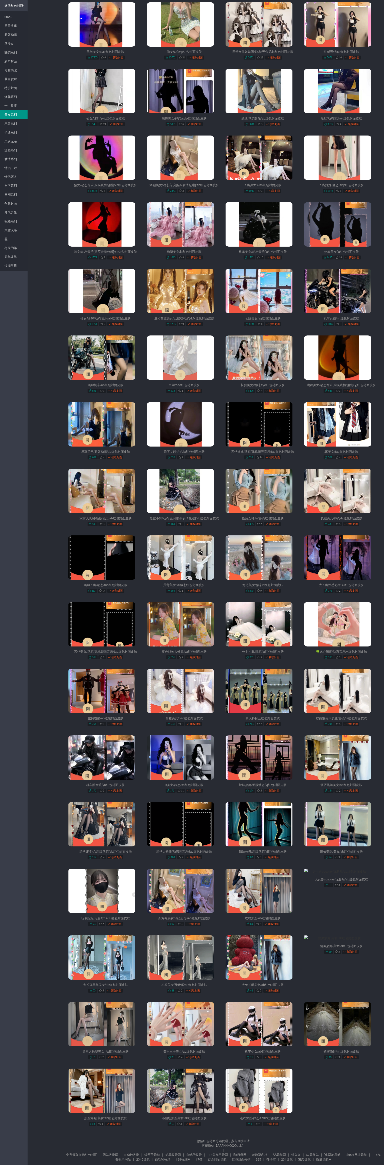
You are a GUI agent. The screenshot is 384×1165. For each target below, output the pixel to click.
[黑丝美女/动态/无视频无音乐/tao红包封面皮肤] (105, 624)
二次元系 (10, 141)
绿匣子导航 (152, 1154)
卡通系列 (10, 132)
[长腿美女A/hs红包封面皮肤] (263, 158)
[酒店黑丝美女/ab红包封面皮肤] (341, 757)
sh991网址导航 (356, 1154)
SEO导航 (304, 1159)
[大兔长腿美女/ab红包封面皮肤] (263, 957)
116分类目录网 (217, 1154)
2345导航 (143, 1159)
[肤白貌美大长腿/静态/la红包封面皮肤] (341, 691)
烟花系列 (10, 96)
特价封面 (10, 88)
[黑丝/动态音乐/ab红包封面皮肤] (263, 91)
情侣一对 (10, 168)
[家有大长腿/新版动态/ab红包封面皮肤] (105, 491)
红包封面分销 (241, 1159)
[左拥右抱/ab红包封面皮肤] (105, 691)
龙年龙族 (10, 256)
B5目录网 (239, 1154)
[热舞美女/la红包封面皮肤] (341, 224)
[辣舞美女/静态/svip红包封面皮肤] (184, 91)
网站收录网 (110, 1154)
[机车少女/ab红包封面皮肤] (263, 1024)
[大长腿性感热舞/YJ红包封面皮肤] (341, 557)
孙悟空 (271, 1159)
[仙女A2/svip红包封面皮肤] (184, 24)
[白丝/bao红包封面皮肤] (184, 357)
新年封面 (10, 61)
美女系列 (10, 114)
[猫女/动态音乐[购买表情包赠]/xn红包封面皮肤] (105, 158)
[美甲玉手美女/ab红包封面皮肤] (184, 1024)
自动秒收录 (131, 1154)
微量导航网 (324, 1159)
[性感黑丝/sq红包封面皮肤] (341, 24)
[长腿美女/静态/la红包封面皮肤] (341, 491)
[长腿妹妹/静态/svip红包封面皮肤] (341, 158)
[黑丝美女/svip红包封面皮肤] (105, 24)
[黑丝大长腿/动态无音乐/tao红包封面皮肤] (184, 824)
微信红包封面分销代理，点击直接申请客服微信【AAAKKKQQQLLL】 (223, 1143)
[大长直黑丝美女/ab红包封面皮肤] (105, 957)
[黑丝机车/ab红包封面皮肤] (105, 357)
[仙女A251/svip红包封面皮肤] (105, 91)
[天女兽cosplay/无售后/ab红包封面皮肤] (341, 871)
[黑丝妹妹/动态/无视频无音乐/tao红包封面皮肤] (263, 424)
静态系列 (10, 52)
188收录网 (183, 1159)
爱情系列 (10, 159)
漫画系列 (10, 150)
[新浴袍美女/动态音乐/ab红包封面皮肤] (184, 891)
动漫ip (8, 43)
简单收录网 (173, 1154)
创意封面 (10, 203)
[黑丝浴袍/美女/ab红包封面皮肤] (105, 1091)
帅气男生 (10, 212)
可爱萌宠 (10, 70)
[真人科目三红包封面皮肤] (263, 691)
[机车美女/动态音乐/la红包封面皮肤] (263, 224)
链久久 (296, 1154)
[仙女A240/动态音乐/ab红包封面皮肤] (105, 291)
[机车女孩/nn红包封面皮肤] (341, 291)
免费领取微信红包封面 (81, 1154)
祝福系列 (10, 221)
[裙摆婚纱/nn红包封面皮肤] (341, 1024)
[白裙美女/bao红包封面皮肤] (184, 691)
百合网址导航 (217, 1159)
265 (258, 1159)
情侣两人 (10, 176)
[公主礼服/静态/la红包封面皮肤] (263, 624)
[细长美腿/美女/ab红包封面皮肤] (341, 824)
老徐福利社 (259, 1154)
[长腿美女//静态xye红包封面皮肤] (263, 357)
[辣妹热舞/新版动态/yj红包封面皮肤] (263, 757)
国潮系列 (10, 194)
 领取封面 (116, 57)
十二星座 (10, 105)
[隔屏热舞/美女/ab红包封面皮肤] (341, 938)
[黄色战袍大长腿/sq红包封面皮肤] (184, 624)
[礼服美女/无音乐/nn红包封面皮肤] (184, 957)
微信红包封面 (13, 5)
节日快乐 (10, 25)
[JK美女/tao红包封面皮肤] (341, 424)
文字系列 (10, 185)
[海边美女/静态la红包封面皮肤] (263, 557)
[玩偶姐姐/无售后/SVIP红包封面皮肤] (105, 891)
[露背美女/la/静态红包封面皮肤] (184, 557)
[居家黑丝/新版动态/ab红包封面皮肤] (105, 424)
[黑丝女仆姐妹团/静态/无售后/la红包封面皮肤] (263, 24)
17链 (199, 1159)
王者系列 (10, 123)
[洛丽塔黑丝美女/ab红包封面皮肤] (184, 1091)
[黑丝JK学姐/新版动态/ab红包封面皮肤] (105, 824)
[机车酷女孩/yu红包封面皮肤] (105, 757)
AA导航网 (279, 1154)
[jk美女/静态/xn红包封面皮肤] (184, 757)
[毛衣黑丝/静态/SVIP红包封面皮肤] (263, 1091)
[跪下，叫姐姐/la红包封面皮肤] (184, 424)
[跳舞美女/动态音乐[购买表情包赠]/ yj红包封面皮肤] (341, 357)
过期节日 (10, 265)
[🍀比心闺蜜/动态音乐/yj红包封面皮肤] (341, 624)
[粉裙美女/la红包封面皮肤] (184, 224)
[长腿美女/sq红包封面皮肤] (263, 291)
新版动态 (10, 34)
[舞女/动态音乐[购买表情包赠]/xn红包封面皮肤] (105, 224)
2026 (8, 16)
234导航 (287, 1159)
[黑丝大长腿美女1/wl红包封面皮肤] (105, 1024)
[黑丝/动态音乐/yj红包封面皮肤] (341, 91)
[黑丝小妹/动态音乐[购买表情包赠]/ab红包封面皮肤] (184, 491)
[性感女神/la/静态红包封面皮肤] (263, 491)
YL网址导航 (332, 1154)
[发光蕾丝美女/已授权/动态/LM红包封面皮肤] (184, 291)
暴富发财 (10, 79)
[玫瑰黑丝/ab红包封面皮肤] (263, 891)
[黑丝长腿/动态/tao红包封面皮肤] (105, 557)
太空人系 (10, 230)
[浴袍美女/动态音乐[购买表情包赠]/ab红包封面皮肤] (184, 158)
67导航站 (312, 1154)
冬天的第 (10, 247)
